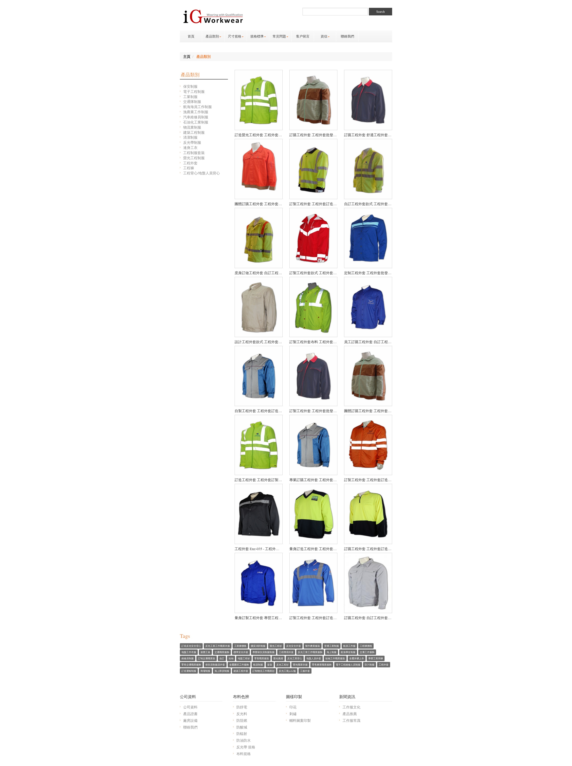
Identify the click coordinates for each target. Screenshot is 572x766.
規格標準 (257, 36)
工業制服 (190, 96)
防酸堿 (241, 727)
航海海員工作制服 (197, 106)
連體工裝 (205, 652)
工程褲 (188, 167)
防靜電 (241, 707)
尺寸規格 (234, 36)
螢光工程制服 (194, 157)
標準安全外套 (240, 652)
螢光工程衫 (276, 645)
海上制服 (331, 652)
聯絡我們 (347, 36)
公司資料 (190, 707)
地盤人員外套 (313, 658)
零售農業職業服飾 (322, 664)
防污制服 (369, 664)
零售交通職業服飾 (191, 664)
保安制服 (190, 86)
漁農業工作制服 (195, 111)
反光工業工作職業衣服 (217, 645)
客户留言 (302, 36)
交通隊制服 (192, 101)
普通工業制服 (331, 645)
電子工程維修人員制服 (348, 664)
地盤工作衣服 (188, 652)
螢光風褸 (278, 658)
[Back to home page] (213, 15)
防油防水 (243, 740)
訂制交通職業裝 (206, 658)
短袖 (231, 658)
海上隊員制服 (221, 670)
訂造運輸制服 (188, 670)
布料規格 (243, 753)
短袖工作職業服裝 (335, 658)
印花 (293, 707)
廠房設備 (190, 720)
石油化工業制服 (195, 122)
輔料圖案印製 (300, 720)
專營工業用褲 (375, 658)
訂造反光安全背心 (191, 645)
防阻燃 (241, 720)
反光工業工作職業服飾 (310, 652)
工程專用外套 (286, 652)
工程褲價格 (366, 645)
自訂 (221, 658)
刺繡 (293, 713)
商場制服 (205, 670)
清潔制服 (190, 137)
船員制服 (258, 664)
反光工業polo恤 (287, 670)
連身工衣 (190, 147)
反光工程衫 (282, 664)
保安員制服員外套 (215, 664)
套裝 (269, 664)
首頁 (191, 36)
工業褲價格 (240, 645)
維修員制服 (187, 658)
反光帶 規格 (245, 747)
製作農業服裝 (312, 645)
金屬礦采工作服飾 (239, 664)
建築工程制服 (194, 132)
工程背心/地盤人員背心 (201, 173)
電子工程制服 (194, 91)
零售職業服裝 (261, 658)
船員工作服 (349, 645)
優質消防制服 (258, 645)
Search (380, 11)
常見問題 (279, 36)
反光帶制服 (192, 142)
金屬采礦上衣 (356, 658)
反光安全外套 (293, 645)
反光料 (241, 713)
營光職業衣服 (300, 664)
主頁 (186, 56)
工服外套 (305, 670)
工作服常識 (351, 720)
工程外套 (190, 163)
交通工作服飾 (367, 652)
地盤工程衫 (244, 658)
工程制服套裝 (194, 152)
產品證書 (190, 713)
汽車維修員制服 (195, 117)
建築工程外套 (240, 670)
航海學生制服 (348, 652)
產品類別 (212, 36)
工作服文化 (351, 707)
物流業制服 (192, 127)
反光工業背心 (294, 658)
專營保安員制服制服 (263, 652)
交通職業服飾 (221, 652)
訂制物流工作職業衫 (263, 670)
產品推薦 (350, 713)
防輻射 (241, 733)
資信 (324, 36)
